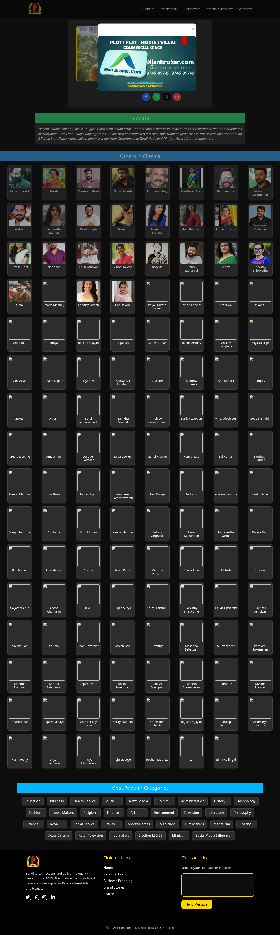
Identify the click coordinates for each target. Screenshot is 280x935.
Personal (167, 9)
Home (148, 9)
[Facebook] (37, 897)
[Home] (33, 861)
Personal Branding (118, 874)
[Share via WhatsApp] (156, 97)
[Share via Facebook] (146, 97)
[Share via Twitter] (167, 97)
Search (245, 9)
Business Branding (118, 880)
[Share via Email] (177, 97)
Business (190, 9)
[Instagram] (44, 897)
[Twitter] (28, 897)
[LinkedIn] (53, 897)
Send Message (196, 904)
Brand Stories (219, 9)
